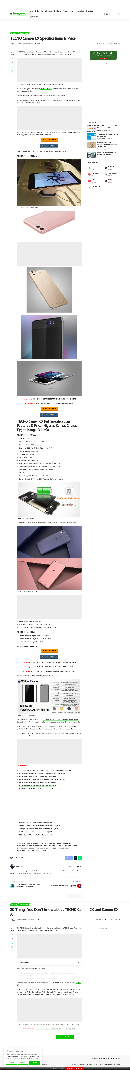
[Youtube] (95, 181)
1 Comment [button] (75, 896)
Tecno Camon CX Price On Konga (45, 848)
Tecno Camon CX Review (62, 848)
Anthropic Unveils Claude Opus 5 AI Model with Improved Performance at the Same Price (107, 144)
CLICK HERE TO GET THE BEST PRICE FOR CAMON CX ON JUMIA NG (55, 399)
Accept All (34, 1062)
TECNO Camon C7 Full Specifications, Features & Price (37, 782)
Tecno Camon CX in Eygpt (63, 843)
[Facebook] (75, 866)
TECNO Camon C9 (46, 89)
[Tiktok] (112, 181)
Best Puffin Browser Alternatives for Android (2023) (35, 832)
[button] (104, 13)
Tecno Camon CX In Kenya (39, 845)
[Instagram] (81, 866)
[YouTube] (78, 866)
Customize (11, 1062)
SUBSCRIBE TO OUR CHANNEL (74, 1068)
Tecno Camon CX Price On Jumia (26, 848)
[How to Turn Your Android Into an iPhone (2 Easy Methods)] (91, 155)
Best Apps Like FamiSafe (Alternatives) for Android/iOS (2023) (38, 829)
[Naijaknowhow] (18, 14)
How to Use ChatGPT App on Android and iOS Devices (35, 822)
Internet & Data (101, 138)
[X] (112, 168)
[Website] (73, 866)
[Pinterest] (95, 174)
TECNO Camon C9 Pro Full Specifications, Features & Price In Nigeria (42, 773)
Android (14, 33)
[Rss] (119, 1058)
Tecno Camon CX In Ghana (24, 845)
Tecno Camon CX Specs (23, 850)
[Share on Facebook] (103, 43)
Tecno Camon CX (35, 843)
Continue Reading (65, 1037)
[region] (23, 1057)
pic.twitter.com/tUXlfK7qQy (28, 975)
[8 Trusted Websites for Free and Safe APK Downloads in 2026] (91, 128)
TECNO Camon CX (26, 928)
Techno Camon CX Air (65, 132)
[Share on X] (106, 43)
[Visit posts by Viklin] (12, 866)
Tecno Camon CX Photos (71, 845)
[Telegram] (95, 187)
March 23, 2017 (52, 978)
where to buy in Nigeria (54, 994)
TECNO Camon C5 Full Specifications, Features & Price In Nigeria (41, 789)
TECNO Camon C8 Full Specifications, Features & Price (37, 786)
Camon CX (27, 843)
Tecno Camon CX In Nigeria (55, 845)
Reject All (23, 1062)
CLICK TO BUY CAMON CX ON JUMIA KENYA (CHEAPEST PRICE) (54, 671)
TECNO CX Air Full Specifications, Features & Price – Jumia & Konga (42, 779)
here (36, 591)
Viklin (13, 43)
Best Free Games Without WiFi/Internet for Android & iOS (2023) (39, 825)
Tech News (100, 149)
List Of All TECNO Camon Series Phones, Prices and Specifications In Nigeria (45, 770)
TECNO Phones (23, 33)
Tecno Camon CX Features (48, 843)
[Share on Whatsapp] (109, 43)
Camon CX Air (39, 928)
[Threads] (116, 1058)
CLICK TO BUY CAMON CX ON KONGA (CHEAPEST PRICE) (54, 403)
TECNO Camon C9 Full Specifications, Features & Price (37, 776)
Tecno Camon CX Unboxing (38, 850)
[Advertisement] (65, 25)
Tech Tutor (100, 157)
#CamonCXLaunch (71, 973)
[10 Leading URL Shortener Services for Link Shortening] (91, 136)
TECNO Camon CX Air (49, 992)
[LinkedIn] (111, 1058)
